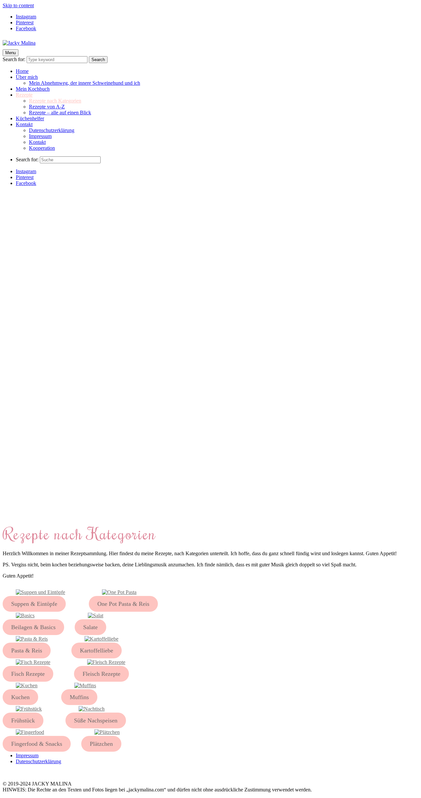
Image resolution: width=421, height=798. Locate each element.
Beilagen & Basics (33, 627)
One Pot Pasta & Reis (123, 604)
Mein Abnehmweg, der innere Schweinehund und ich (84, 83)
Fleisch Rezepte (101, 674)
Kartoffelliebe (96, 650)
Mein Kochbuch (33, 89)
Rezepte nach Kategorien (55, 100)
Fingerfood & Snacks (36, 744)
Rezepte (24, 95)
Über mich (27, 77)
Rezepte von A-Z (47, 106)
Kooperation (42, 148)
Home (22, 71)
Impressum (40, 136)
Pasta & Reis (26, 650)
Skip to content (18, 5)
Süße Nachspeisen (95, 720)
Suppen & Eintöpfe (34, 604)
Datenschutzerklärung (51, 130)
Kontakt (24, 124)
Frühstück (23, 720)
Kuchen (20, 697)
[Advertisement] (210, 238)
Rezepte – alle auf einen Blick (60, 112)
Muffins (79, 697)
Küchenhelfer (30, 118)
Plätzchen (101, 744)
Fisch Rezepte (28, 674)
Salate (90, 627)
